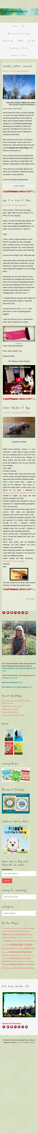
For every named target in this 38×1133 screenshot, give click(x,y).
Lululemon (24, 309)
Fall (15, 934)
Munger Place (29, 948)
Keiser (21, 941)
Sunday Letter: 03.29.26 (10, 712)
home (3, 941)
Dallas (5, 934)
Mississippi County (22, 944)
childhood (4, 931)
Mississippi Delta (8, 948)
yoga (29, 449)
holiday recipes (29, 937)
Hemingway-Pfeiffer (21, 937)
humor (8, 940)
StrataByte (31, 1042)
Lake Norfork (28, 941)
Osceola (18, 955)
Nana (3, 952)
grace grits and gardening (19, 12)
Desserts (11, 934)
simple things (15, 958)
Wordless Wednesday (26, 968)
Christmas (11, 931)
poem (22, 955)
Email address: (7, 869)
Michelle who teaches (18, 493)
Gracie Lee (6, 937)
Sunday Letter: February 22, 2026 (13, 715)
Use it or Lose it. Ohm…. (17, 200)
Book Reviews (29, 928)
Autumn (19, 928)
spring (23, 958)
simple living (5, 958)
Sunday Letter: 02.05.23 (17, 66)
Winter (16, 968)
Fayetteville (23, 934)
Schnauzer (31, 955)
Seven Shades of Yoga (16, 408)
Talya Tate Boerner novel (20, 961)
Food (30, 934)
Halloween (13, 937)
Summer (12, 961)
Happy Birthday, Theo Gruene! (12, 706)
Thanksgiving (30, 961)
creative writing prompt (23, 931)
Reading (26, 955)
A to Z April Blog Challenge (9, 928)
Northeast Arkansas (20, 951)
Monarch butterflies (19, 948)
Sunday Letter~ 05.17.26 (10, 709)
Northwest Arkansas (9, 955)
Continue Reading (19, 186)
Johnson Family (15, 940)
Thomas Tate (10, 968)
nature (6, 952)
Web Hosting (21, 1042)
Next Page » (30, 599)
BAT (22, 928)
